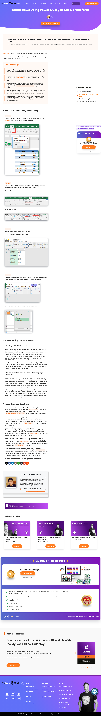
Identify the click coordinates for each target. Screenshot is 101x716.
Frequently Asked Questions (87, 101)
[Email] (18, 463)
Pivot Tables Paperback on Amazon (66, 695)
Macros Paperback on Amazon (65, 699)
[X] (6, 463)
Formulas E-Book (63, 702)
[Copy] (15, 463)
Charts (28, 699)
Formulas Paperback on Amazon (65, 691)
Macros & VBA (30, 694)
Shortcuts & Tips (30, 704)
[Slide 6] (91, 667)
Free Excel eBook (92, 4)
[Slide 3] (85, 667)
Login (66, 4)
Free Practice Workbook (51, 23)
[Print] (24, 463)
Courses (34, 4)
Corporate (42, 4)
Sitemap (67, 714)
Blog (27, 4)
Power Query (6, 53)
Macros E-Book (63, 707)
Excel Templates (63, 710)
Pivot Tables (29, 691)
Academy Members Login (49, 691)
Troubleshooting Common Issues (89, 99)
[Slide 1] (81, 667)
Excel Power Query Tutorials (85, 128)
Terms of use (39, 714)
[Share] (21, 463)
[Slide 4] (87, 667)
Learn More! (13, 665)
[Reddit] (27, 463)
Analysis (28, 701)
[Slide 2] (83, 667)
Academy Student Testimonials (47, 697)
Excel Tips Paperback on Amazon (65, 687)
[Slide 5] (89, 667)
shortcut (7, 120)
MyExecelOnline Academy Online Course (35, 491)
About (74, 714)
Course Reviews (46, 694)
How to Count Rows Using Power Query (88, 95)
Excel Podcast (30, 686)
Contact (80, 714)
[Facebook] (9, 463)
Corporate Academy (47, 689)
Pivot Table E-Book (64, 705)
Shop (50, 4)
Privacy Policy (49, 714)
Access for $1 (28, 573)
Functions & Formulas (32, 689)
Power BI (28, 696)
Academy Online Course (48, 686)
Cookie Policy (59, 714)
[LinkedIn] (12, 463)
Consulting (58, 4)
